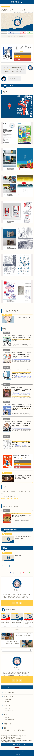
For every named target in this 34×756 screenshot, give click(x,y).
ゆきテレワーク (17, 2)
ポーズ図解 (8, 699)
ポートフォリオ (6, 566)
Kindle (17, 53)
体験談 (7, 701)
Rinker (21, 51)
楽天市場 (17, 59)
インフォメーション (5, 6)
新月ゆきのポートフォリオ (9, 498)
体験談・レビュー (9, 724)
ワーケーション (9, 710)
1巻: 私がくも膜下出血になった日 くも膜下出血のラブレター (22, 47)
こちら (24, 597)
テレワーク (7, 705)
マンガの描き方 (9, 719)
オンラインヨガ (8, 696)
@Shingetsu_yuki (9, 69)
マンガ (6, 714)
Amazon (17, 56)
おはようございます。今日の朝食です (15, 730)
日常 (5, 728)
